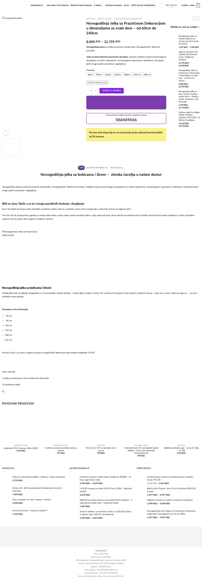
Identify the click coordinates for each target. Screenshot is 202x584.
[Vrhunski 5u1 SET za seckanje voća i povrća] (101, 426)
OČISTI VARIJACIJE (97, 83)
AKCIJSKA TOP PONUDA (58, 5)
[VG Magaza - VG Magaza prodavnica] (13, 5)
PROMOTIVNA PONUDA (81, 5)
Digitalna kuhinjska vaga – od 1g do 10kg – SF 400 (181, 449)
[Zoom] (5, 133)
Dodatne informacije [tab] (97, 168)
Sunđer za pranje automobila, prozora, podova (61, 449)
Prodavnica (37, 5)
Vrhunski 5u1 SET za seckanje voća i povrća (101, 449)
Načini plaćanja (113, 5)
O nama (97, 5)
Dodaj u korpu (111, 91)
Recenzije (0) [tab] (117, 168)
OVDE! (91, 353)
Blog (126, 5)
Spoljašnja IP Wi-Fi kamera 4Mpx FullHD (21, 448)
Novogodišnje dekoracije (128, 19)
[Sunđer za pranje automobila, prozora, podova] (61, 426)
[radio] (90, 75)
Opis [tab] (81, 168)
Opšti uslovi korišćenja (143, 5)
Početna (90, 19)
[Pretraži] (161, 5)
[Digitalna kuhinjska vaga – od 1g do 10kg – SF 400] (181, 426)
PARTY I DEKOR (105, 19)
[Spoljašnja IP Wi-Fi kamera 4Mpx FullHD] (20, 426)
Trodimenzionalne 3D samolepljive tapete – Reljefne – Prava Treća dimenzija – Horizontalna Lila (141, 450)
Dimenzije (90, 70)
